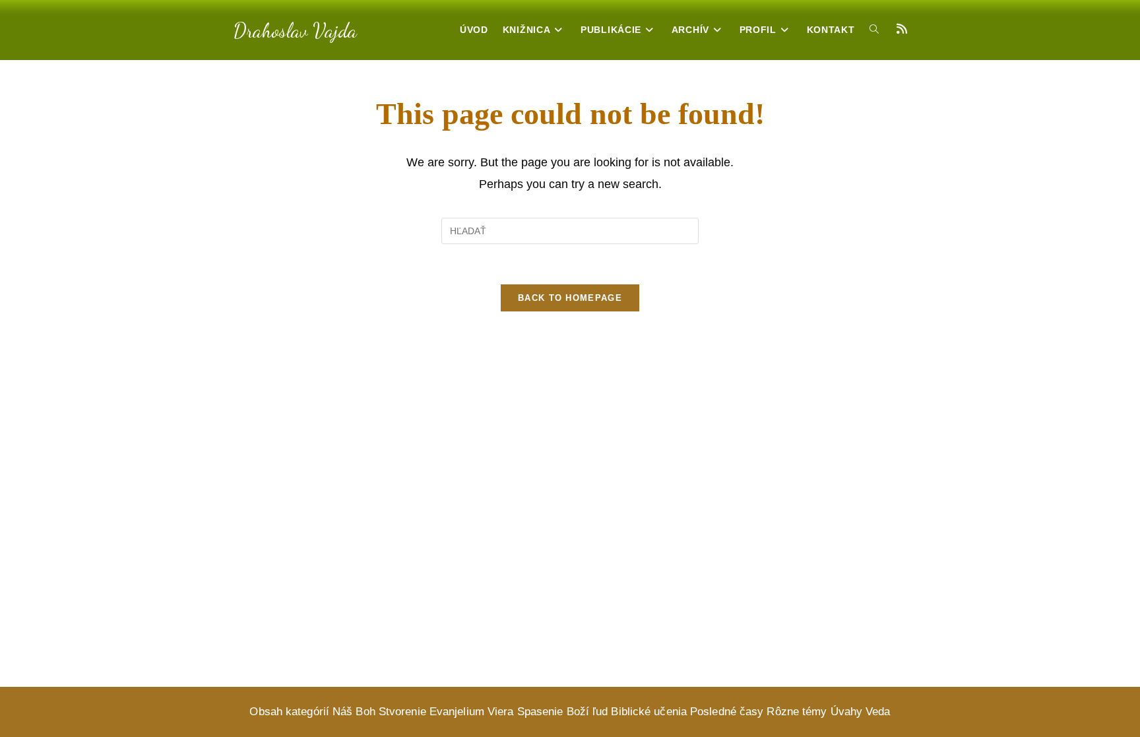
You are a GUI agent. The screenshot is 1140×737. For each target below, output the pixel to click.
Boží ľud (587, 711)
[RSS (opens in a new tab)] (901, 29)
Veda (878, 711)
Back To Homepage (570, 298)
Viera (501, 711)
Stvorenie (402, 711)
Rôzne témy (797, 711)
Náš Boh (353, 711)
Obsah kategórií (289, 711)
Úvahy (847, 711)
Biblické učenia (649, 711)
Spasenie (540, 711)
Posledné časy (726, 711)
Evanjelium (456, 711)
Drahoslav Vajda (295, 30)
